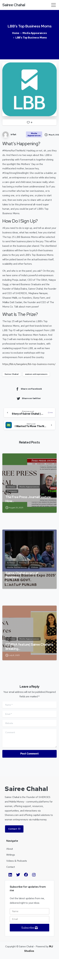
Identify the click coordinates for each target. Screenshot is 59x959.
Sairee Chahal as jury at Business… (22, 575)
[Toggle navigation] (53, 5)
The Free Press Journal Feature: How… (28, 499)
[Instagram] (34, 875)
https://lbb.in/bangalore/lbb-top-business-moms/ (28, 364)
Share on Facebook (31, 388)
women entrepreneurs (36, 374)
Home (15, 33)
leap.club (38, 339)
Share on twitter (31, 398)
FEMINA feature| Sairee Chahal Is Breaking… (29, 647)
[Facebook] (26, 875)
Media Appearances (34, 33)
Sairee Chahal (13, 4)
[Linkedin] (10, 875)
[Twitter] (18, 875)
